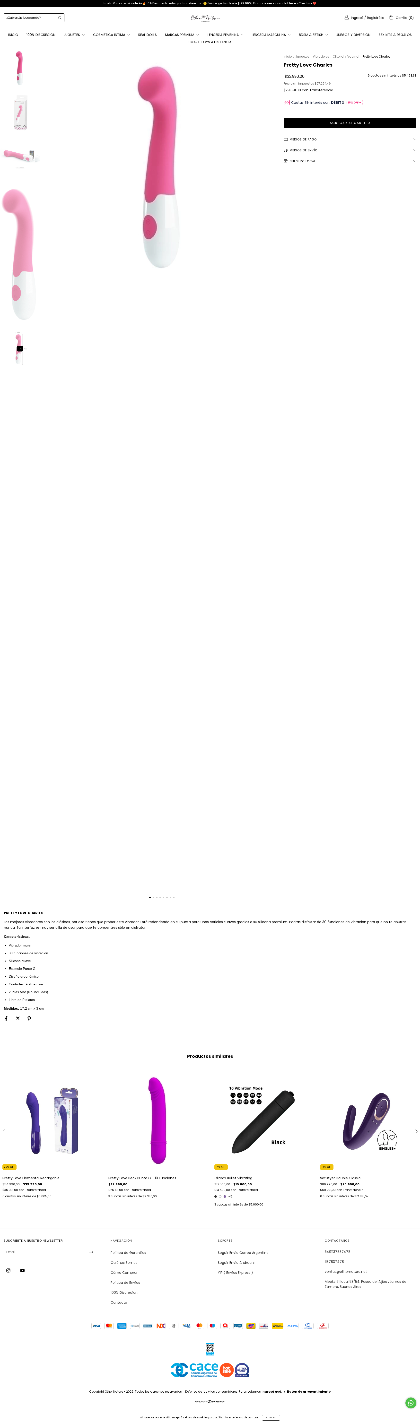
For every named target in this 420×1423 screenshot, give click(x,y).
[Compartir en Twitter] (18, 1018)
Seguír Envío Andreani (236, 1262)
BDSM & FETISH (311, 34)
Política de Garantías (128, 1252)
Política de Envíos (125, 1282)
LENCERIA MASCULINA (269, 34)
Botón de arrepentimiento (309, 1391)
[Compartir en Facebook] (6, 1018)
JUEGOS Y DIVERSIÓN (353, 34)
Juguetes (302, 56)
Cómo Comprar (124, 1272)
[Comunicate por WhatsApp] (410, 1402)
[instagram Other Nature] (9, 1270)
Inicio (288, 56)
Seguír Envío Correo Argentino (243, 1252)
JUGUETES (72, 34)
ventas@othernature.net (346, 1271)
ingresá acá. (272, 1391)
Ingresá (357, 17)
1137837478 (334, 1261)
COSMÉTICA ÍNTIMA (109, 34)
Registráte (375, 17)
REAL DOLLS (147, 34)
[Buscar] (60, 18)
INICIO (13, 34)
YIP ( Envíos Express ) (235, 1272)
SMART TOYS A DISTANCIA (210, 42)
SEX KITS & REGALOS (395, 34)
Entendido (271, 1417)
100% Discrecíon (124, 1292)
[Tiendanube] (210, 1402)
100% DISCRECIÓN (40, 34)
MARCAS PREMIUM (180, 34)
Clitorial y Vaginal (346, 56)
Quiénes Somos (124, 1262)
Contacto (119, 1302)
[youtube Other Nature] (22, 1270)
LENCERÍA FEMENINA (224, 34)
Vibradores (321, 56)
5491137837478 (337, 1251)
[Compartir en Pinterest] (29, 1018)
